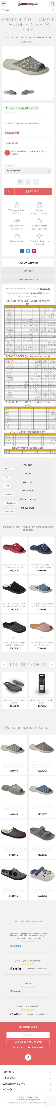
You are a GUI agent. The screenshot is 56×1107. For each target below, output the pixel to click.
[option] (14, 691)
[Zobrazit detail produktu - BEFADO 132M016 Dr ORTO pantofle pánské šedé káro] (14, 588)
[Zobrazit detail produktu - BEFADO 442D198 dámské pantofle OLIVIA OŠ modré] (41, 588)
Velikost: (9, 166)
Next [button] (52, 664)
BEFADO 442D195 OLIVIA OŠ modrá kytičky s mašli (41, 566)
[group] (14, 627)
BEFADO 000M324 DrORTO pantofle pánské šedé (14, 850)
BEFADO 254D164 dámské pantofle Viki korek (42, 644)
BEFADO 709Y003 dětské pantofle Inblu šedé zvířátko (14, 891)
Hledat (53, 10)
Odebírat (20, 1047)
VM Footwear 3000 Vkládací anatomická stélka (41, 701)
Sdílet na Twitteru (28, 251)
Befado (15, 143)
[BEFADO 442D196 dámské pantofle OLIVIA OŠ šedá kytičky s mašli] (13, 789)
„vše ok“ (28, 983)
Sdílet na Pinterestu (34, 251)
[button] (13, 637)
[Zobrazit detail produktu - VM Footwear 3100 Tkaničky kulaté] (14, 684)
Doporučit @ (36, 182)
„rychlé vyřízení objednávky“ (28, 961)
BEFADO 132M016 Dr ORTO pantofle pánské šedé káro (14, 605)
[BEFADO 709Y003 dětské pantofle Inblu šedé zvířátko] (13, 873)
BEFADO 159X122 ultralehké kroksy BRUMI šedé (42, 891)
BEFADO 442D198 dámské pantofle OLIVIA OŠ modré (42, 605)
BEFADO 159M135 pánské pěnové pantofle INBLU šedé (42, 850)
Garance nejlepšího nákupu (39, 208)
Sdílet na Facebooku (22, 251)
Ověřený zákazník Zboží (37, 969)
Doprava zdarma (17, 224)
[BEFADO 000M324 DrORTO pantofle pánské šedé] (13, 832)
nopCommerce (32, 1097)
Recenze (28, 271)
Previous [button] (3, 664)
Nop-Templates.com (32, 1100)
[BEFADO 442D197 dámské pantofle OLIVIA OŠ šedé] (13, 748)
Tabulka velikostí (28, 263)
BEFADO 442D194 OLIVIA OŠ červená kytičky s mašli (14, 566)
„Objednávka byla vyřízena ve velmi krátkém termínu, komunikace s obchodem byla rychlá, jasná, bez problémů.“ (28, 935)
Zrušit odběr (37, 1047)
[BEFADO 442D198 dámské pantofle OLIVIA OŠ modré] (42, 789)
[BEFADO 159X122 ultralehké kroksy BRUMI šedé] (42, 873)
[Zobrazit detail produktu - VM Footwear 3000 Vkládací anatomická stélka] (41, 684)
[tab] (28, 263)
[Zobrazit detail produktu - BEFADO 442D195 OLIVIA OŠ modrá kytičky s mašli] (41, 549)
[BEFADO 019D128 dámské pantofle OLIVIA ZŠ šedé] (42, 748)
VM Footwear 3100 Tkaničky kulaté (14, 701)
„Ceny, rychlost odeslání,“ (28, 1006)
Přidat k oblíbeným (28, 182)
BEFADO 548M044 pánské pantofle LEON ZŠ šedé (14, 644)
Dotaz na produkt (28, 280)
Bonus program (39, 224)
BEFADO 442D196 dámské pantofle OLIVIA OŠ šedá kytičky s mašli (13, 808)
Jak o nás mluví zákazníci (28, 921)
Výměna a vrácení (17, 208)
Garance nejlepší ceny (20, 182)
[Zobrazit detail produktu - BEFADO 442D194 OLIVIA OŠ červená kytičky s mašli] (14, 549)
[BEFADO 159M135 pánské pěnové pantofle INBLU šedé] (42, 832)
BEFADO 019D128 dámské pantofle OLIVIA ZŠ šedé (42, 766)
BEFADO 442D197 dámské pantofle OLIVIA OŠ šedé (13, 766)
